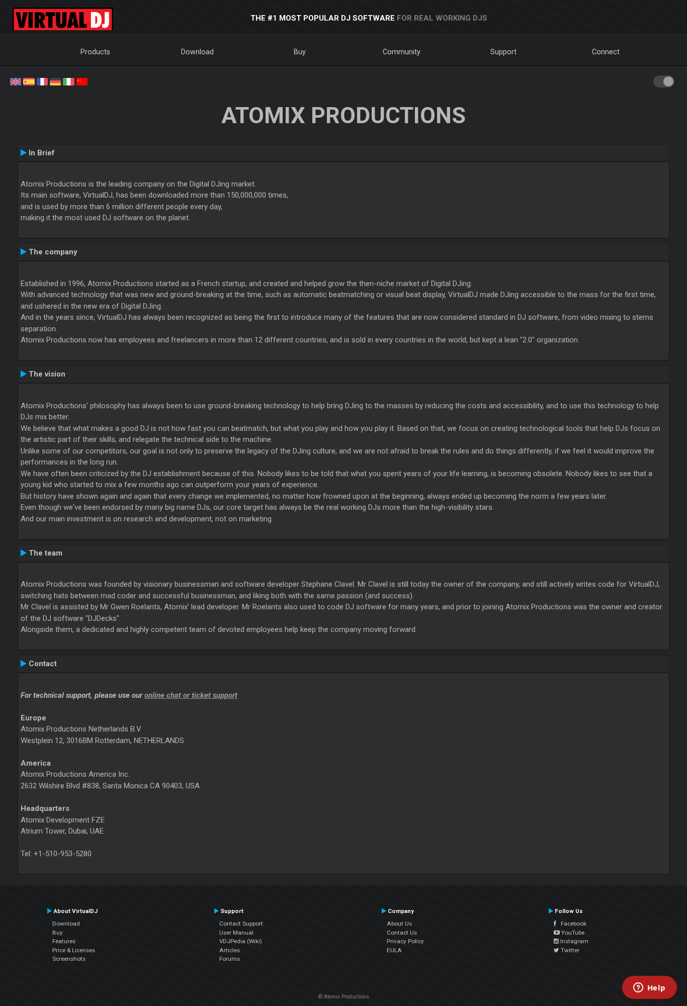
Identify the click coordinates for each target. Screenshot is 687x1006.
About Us (399, 923)
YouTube (572, 932)
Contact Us (402, 932)
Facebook (571, 923)
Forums (229, 958)
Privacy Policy (405, 941)
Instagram (573, 941)
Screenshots (68, 958)
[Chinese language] (82, 80)
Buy (300, 52)
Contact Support (241, 923)
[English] (15, 80)
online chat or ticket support (190, 695)
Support (503, 52)
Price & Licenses (73, 950)
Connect (606, 52)
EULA (394, 950)
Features (63, 941)
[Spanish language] (28, 80)
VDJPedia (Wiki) (240, 941)
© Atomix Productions (343, 996)
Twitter (569, 950)
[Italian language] (68, 80)
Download (197, 52)
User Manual (236, 932)
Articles (229, 950)
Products (95, 52)
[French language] (42, 80)
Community (401, 52)
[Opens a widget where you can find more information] (649, 988)
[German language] (55, 80)
